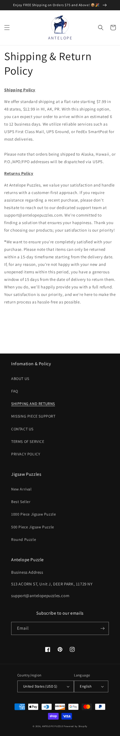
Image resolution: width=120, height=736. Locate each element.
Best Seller (21, 501)
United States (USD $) (40, 686)
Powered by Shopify (75, 726)
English (86, 686)
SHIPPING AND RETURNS (33, 403)
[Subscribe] (102, 628)
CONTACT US (22, 428)
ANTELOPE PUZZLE (52, 726)
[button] (7, 27)
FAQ (14, 391)
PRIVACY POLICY (25, 454)
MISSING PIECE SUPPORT (33, 416)
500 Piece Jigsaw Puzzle (32, 526)
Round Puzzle (23, 539)
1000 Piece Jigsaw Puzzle (33, 514)
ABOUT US (20, 378)
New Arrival (21, 489)
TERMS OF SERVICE (27, 441)
